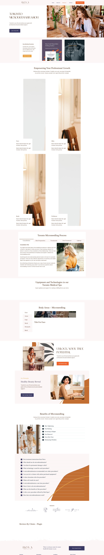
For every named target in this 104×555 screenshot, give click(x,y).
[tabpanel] (52, 257)
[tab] (26, 240)
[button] (63, 426)
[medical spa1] (25, 1)
